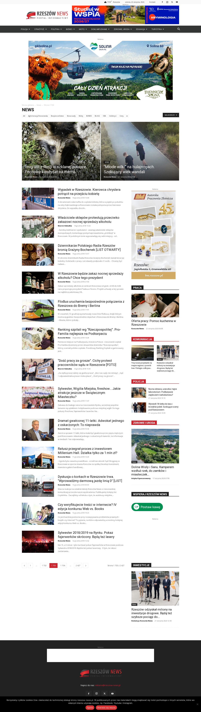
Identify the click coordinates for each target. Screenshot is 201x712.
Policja (138, 381)
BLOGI (97, 116)
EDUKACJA (140, 29)
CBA (104, 116)
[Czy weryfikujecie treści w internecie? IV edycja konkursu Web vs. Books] (38, 514)
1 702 (44, 565)
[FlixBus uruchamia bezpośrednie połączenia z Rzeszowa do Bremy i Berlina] (38, 311)
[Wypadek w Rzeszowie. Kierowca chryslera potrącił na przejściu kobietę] (38, 199)
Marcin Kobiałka (65, 226)
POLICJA (24, 29)
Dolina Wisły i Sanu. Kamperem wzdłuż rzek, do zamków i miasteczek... (152, 470)
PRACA (137, 287)
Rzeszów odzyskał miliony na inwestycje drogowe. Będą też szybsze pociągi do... (151, 613)
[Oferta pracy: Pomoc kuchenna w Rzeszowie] (155, 305)
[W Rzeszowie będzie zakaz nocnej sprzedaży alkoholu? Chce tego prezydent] (38, 283)
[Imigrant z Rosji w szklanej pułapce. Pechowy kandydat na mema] (61, 156)
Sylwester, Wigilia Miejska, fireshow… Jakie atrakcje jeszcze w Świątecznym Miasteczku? (89, 393)
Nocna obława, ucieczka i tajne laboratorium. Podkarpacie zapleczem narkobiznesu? (162, 392)
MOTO (82, 29)
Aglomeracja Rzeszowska (38, 116)
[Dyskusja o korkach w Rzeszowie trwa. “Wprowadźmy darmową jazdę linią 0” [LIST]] (38, 486)
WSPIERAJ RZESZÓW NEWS (150, 494)
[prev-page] (24, 565)
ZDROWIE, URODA (121, 29)
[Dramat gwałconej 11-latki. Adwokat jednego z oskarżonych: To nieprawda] (38, 430)
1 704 (62, 565)
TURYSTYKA (157, 29)
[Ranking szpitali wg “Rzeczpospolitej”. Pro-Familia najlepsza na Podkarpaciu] (38, 339)
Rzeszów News (31, 177)
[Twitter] (172, 2)
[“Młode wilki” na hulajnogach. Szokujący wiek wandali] (140, 156)
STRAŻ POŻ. (39, 29)
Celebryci (113, 116)
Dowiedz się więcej (106, 707)
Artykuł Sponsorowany (141, 478)
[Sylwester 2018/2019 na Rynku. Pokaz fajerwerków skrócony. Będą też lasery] (38, 542)
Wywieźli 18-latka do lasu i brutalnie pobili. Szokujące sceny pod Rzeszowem (163, 407)
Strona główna (28, 105)
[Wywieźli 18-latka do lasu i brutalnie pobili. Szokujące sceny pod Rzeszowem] (138, 407)
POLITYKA (55, 29)
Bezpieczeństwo (57, 116)
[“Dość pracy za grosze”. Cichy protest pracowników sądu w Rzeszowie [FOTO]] (38, 370)
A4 (24, 116)
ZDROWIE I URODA (144, 422)
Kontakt (152, 2)
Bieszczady (71, 116)
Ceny (122, 116)
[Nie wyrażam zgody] (197, 704)
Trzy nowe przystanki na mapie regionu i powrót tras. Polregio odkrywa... (141, 365)
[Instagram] (167, 2)
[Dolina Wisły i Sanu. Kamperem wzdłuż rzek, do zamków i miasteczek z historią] (155, 446)
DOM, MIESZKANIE (99, 29)
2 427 (78, 565)
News (39, 105)
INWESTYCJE (141, 565)
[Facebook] (162, 2)
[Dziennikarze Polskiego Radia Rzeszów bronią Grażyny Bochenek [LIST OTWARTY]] (38, 255)
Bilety (81, 116)
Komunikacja (142, 339)
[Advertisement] (155, 539)
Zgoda (90, 707)
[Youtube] (177, 2)
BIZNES (69, 29)
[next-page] (85, 565)
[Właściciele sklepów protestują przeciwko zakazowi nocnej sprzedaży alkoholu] (38, 227)
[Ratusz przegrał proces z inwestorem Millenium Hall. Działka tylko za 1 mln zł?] (38, 458)
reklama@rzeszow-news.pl (107, 685)
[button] (178, 29)
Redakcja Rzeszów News (142, 621)
